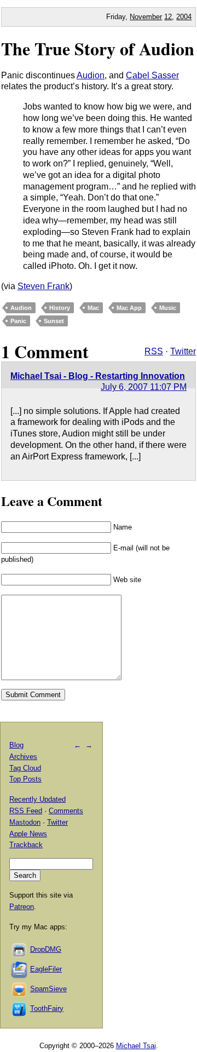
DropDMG (45, 949)
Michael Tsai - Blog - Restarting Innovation (97, 376)
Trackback (26, 845)
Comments (66, 811)
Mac (93, 307)
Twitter (183, 351)
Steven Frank (43, 286)
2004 (184, 17)
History (59, 307)
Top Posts (25, 779)
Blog (16, 745)
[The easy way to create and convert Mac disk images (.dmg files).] (19, 949)
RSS (153, 351)
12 (168, 17)
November (146, 17)
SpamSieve (48, 989)
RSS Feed (25, 811)
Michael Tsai (136, 1046)
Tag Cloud (25, 768)
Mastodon (24, 822)
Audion (91, 75)
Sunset (54, 321)
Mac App (129, 307)
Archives (23, 756)
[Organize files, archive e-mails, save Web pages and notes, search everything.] (19, 969)
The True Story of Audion (97, 48)
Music (167, 307)
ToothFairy (46, 1008)
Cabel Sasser (152, 75)
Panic (18, 321)
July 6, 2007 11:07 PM (144, 387)
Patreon (21, 906)
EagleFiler (46, 969)
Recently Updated (37, 799)
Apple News (28, 834)
